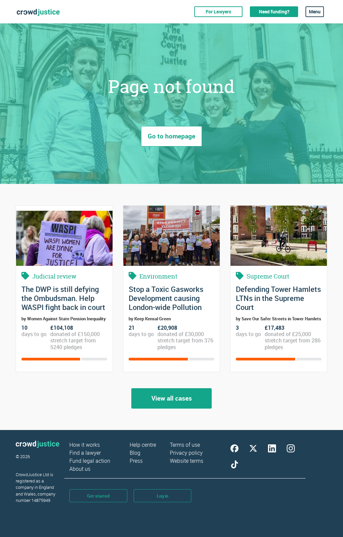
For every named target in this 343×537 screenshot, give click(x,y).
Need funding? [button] (274, 11)
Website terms (186, 460)
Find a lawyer (85, 452)
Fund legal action (89, 460)
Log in (162, 496)
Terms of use (185, 444)
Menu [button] (315, 11)
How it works (84, 444)
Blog (135, 452)
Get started (98, 496)
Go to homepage (171, 136)
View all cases (171, 398)
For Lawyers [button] (218, 11)
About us (79, 468)
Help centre (143, 444)
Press (136, 460)
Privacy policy (186, 452)
